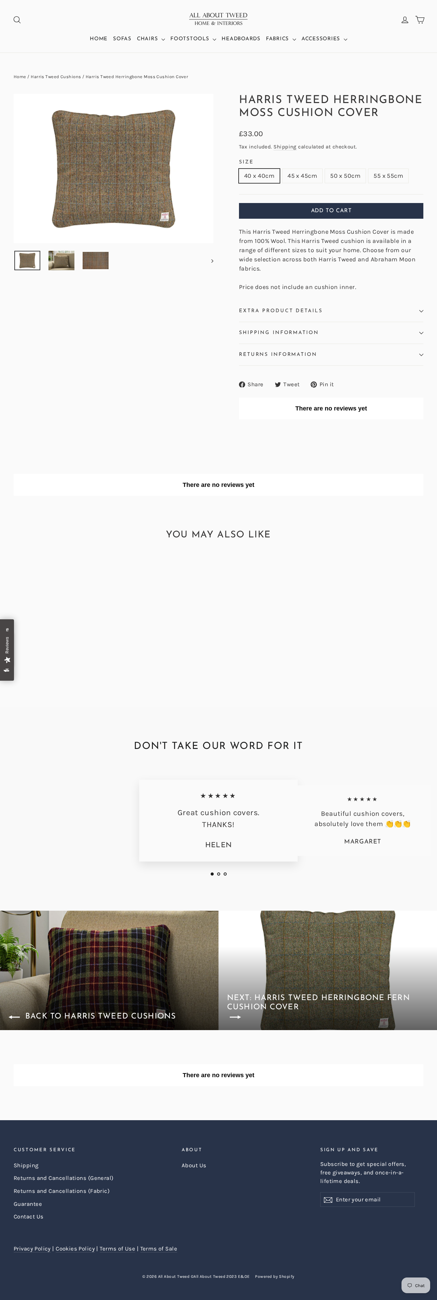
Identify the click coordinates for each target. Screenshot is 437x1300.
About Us (194, 1165)
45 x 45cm (302, 175)
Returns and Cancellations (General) (64, 1178)
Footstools (190, 39)
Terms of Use (117, 1248)
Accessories (321, 39)
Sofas (122, 39)
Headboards (241, 39)
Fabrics (278, 39)
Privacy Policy (32, 1248)
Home (99, 39)
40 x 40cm (259, 175)
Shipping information (279, 332)
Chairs (148, 39)
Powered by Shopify (274, 1276)
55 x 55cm (388, 175)
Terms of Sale (158, 1248)
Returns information (278, 354)
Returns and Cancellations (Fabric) (62, 1191)
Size (246, 162)
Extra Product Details (280, 311)
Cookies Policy (75, 1248)
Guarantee (28, 1204)
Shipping (285, 147)
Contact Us (29, 1216)
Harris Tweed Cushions (56, 76)
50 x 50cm (345, 175)
